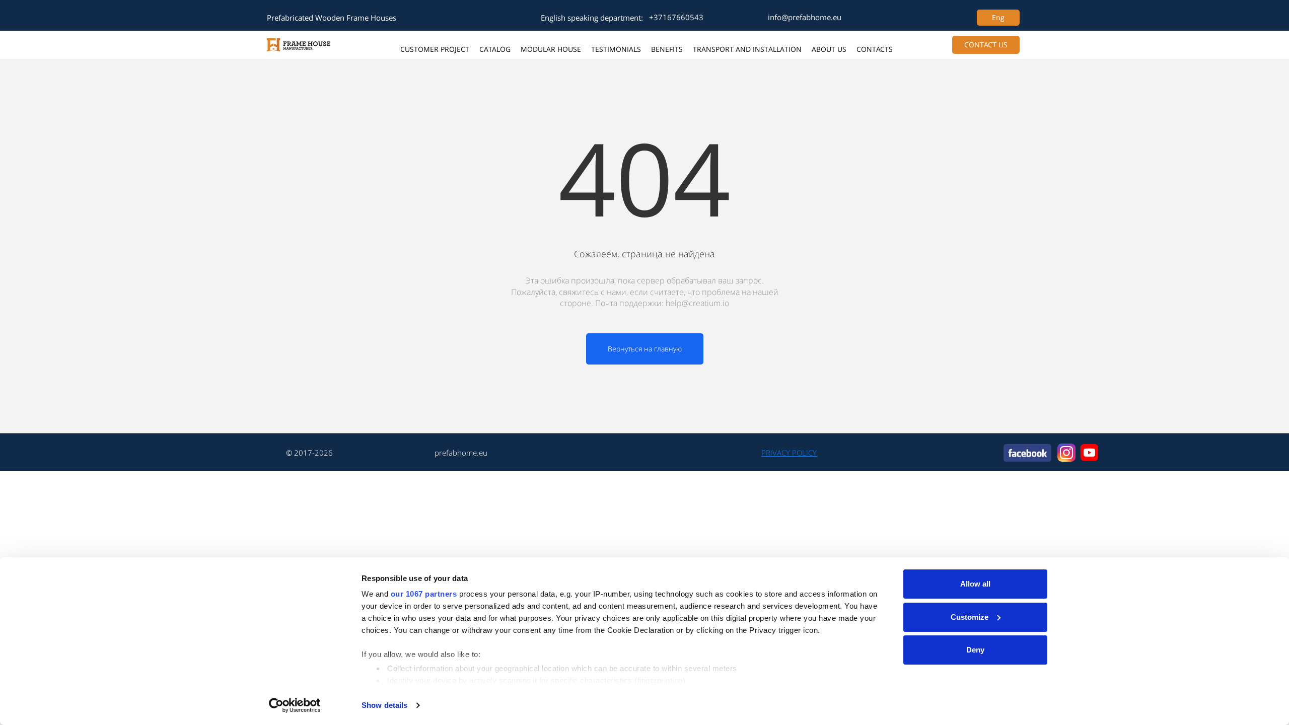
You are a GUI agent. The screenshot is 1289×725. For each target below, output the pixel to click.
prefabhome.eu (461, 453)
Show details (384, 705)
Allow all (975, 583)
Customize (969, 617)
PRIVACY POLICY (789, 453)
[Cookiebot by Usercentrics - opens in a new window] (295, 705)
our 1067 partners (424, 594)
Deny (975, 649)
